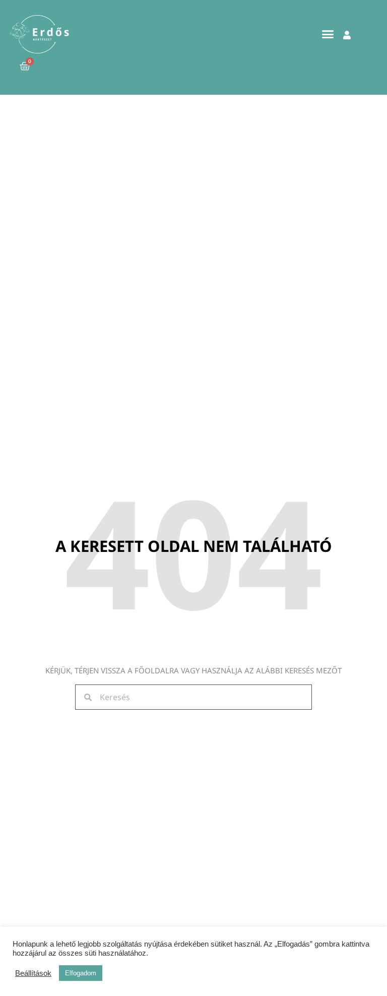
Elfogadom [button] (80, 973)
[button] (328, 34)
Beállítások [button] (33, 973)
